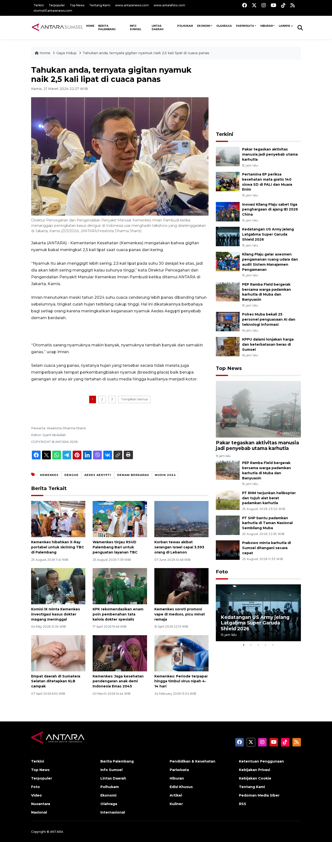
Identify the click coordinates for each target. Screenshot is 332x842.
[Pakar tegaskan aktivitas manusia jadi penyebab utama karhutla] (228, 156)
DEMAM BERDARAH (133, 475)
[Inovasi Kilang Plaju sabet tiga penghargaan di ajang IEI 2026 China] (228, 211)
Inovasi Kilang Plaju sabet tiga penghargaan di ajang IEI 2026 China (270, 209)
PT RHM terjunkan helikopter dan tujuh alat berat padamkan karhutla (269, 498)
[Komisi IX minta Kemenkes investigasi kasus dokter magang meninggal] (58, 586)
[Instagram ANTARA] (264, 5)
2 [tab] (251, 644)
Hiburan (266, 25)
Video (36, 795)
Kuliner (176, 804)
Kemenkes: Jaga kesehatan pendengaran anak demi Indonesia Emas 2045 (118, 681)
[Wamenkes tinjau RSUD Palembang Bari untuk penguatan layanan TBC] (120, 519)
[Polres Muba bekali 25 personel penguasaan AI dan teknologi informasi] (228, 321)
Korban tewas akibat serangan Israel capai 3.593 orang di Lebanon (179, 547)
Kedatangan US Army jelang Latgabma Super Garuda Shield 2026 (268, 234)
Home (45, 53)
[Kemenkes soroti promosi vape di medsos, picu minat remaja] (181, 586)
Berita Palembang (107, 27)
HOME (90, 25)
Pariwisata (245, 25)
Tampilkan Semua (134, 399)
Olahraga (224, 25)
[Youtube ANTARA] (273, 5)
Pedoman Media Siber (259, 795)
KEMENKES (49, 475)
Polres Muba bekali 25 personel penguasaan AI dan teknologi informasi (268, 319)
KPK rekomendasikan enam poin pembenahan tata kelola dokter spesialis (118, 614)
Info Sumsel (135, 27)
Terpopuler (57, 5)
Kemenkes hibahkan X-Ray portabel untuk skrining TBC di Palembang (57, 547)
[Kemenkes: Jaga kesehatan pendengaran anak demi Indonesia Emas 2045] (120, 652)
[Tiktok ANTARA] (283, 5)
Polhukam (185, 25)
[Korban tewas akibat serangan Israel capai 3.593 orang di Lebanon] (181, 519)
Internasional (112, 812)
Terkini (39, 5)
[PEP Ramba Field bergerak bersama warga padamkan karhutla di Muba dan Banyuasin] (228, 291)
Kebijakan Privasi (254, 770)
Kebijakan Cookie (255, 778)
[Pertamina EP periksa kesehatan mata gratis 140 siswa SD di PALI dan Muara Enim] (228, 181)
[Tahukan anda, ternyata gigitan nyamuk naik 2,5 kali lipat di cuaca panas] (258, 409)
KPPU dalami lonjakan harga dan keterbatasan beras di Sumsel (268, 344)
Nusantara (40, 804)
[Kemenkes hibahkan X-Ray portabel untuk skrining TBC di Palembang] (58, 519)
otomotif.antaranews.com (53, 10)
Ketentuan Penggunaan (261, 761)
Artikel (176, 795)
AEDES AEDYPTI (97, 475)
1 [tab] (243, 644)
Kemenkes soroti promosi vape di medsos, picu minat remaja (179, 614)
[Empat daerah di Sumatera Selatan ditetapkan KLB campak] (58, 652)
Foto (222, 572)
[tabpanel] (258, 612)
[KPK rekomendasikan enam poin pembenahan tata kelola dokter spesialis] (120, 586)
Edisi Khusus (181, 787)
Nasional (39, 812)
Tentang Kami (99, 5)
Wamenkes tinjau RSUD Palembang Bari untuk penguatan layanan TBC (115, 547)
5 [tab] (273, 644)
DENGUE (71, 475)
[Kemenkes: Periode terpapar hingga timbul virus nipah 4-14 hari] (181, 652)
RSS (242, 804)
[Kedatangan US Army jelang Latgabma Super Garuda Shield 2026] (228, 236)
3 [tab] (258, 644)
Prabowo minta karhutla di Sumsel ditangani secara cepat (266, 548)
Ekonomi (203, 25)
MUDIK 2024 (165, 475)
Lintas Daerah (157, 27)
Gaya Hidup (67, 53)
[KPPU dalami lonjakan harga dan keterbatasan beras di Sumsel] (228, 346)
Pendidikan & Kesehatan (192, 761)
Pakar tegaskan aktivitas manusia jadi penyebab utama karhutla (270, 154)
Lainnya (284, 25)
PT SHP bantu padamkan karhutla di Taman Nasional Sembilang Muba (267, 523)
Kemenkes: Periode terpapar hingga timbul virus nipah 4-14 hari (181, 681)
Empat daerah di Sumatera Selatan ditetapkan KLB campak (55, 681)
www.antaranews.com (132, 5)
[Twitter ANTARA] (254, 5)
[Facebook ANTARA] (244, 5)
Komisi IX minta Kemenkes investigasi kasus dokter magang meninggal (55, 614)
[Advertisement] (258, 95)
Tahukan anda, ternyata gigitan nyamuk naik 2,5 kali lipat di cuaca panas (146, 53)
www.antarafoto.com (169, 5)
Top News (77, 5)
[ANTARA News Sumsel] (57, 27)
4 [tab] (265, 644)
